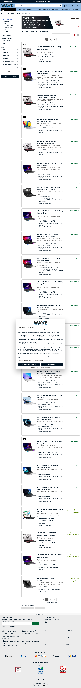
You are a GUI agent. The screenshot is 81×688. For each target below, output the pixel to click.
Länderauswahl (40, 683)
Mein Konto (48, 633)
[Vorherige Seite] (43, 39)
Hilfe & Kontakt (76, 1)
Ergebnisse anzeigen (10, 76)
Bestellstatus (48, 635)
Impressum (40, 679)
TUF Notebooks (8, 27)
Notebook (30, 10)
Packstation (68, 643)
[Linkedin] (46, 622)
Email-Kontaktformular (10, 636)
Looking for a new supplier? (71, 637)
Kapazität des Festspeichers (9, 64)
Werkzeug (55, 10)
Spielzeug (46, 10)
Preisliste (47, 645)
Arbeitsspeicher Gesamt (8, 61)
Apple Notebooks (7, 38)
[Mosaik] (78, 35)
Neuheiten (5, 52)
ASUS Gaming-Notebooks (28, 608)
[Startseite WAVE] (7, 5)
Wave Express (68, 641)
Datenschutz (12, 626)
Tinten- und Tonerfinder (51, 641)
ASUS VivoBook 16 (40, 608)
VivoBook (6, 31)
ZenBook (6, 33)
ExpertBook (7, 21)
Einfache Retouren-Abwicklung (42, 1)
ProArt (6, 23)
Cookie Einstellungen (70, 647)
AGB (66, 633)
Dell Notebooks (6, 40)
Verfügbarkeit (6, 55)
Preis (4, 49)
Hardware (21, 10)
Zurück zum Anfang (40, 614)
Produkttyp (5, 58)
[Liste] (74, 35)
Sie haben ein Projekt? (70, 639)
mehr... (4, 43)
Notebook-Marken (15, 13)
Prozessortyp (6, 67)
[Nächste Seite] (57, 39)
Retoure (47, 637)
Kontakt (47, 643)
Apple (39, 10)
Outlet (75, 10)
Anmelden (35, 624)
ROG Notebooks (8, 25)
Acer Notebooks (6, 35)
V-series (6, 29)
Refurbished (66, 10)
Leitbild (67, 645)
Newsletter (47, 639)
